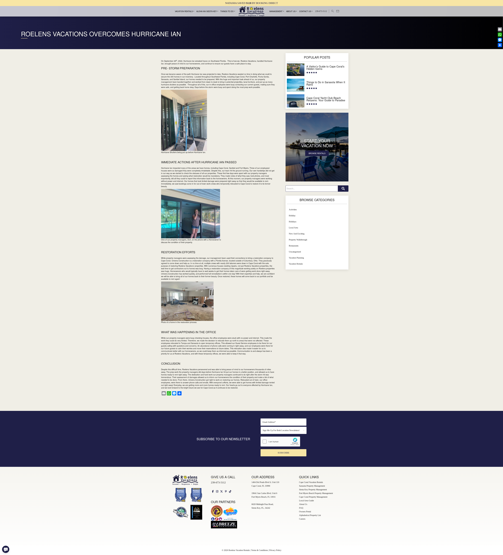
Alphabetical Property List (310, 515)
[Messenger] (499, 39)
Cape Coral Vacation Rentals (311, 482)
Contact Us (305, 11)
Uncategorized (295, 252)
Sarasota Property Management (312, 486)
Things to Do (227, 11)
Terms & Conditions (259, 550)
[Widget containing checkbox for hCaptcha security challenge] (280, 442)
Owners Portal (305, 511)
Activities (293, 209)
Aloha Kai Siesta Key (206, 11)
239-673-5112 (218, 482)
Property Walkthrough (298, 240)
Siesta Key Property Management (313, 489)
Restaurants (293, 246)
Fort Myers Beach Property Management (316, 493)
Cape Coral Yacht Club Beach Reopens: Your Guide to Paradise (325, 99)
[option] (251, 3)
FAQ (301, 508)
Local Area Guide (306, 500)
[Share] (499, 45)
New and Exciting (296, 234)
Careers (302, 519)
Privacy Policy (275, 550)
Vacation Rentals (184, 11)
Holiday (292, 215)
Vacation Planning (296, 258)
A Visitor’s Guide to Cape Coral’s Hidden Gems (325, 67)
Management (276, 11)
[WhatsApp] (499, 34)
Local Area (293, 228)
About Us (291, 11)
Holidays (292, 222)
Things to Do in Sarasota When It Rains (325, 83)
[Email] (499, 29)
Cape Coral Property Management (313, 497)
